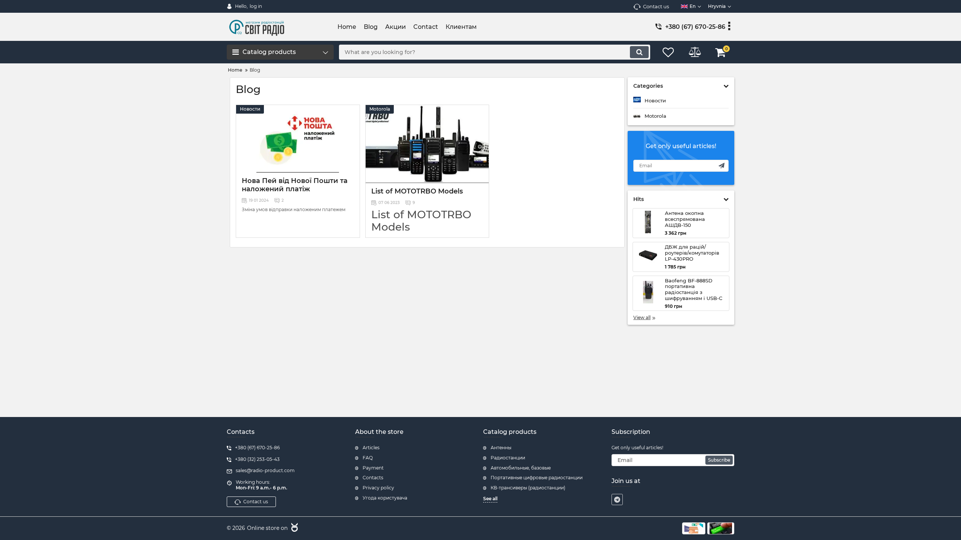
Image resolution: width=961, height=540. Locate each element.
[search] (639, 52)
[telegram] (617, 499)
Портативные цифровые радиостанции (537, 477)
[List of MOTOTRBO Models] (427, 144)
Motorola (379, 109)
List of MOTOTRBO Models (417, 191)
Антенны (501, 447)
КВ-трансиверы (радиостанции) (528, 487)
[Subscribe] (721, 165)
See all (490, 498)
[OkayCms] (293, 528)
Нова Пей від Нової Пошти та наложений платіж (295, 185)
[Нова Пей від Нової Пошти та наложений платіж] (298, 138)
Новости (250, 109)
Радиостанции (508, 457)
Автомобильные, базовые (521, 468)
